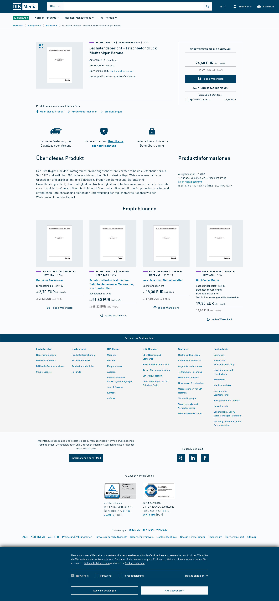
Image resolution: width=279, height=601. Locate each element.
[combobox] (138, 6)
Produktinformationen (84, 111)
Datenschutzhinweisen (96, 563)
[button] (242, 6)
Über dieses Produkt (52, 111)
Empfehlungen (113, 111)
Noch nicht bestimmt (121, 71)
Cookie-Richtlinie (135, 563)
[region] (139, 568)
